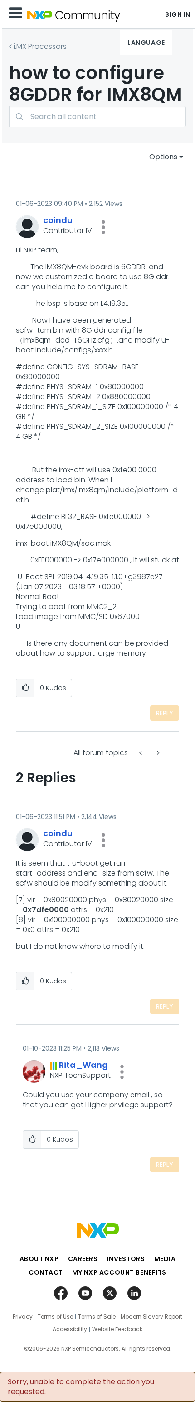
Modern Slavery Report (151, 1316)
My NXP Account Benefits (119, 1272)
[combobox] (97, 116)
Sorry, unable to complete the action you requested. (81, 1387)
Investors (126, 1258)
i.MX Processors (40, 46)
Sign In (177, 14)
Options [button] (163, 157)
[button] (103, 227)
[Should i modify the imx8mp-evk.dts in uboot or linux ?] (141, 752)
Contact (46, 1272)
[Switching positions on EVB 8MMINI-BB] (157, 752)
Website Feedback (117, 1329)
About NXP (39, 1258)
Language (146, 42)
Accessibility (70, 1329)
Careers (83, 1258)
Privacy (23, 1316)
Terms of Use (55, 1316)
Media (165, 1258)
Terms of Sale (97, 1316)
